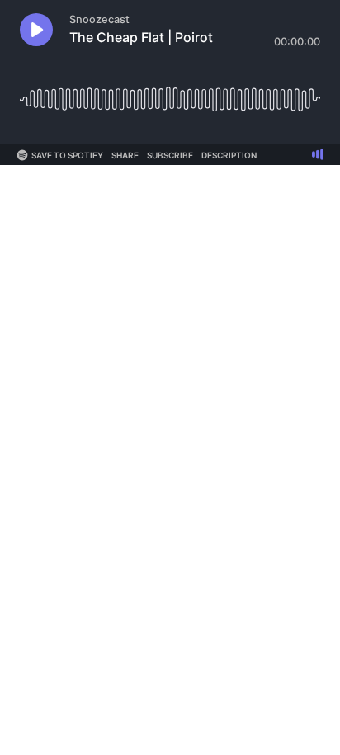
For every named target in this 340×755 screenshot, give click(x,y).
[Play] (36, 29)
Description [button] (229, 155)
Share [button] (125, 155)
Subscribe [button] (170, 155)
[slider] (170, 92)
